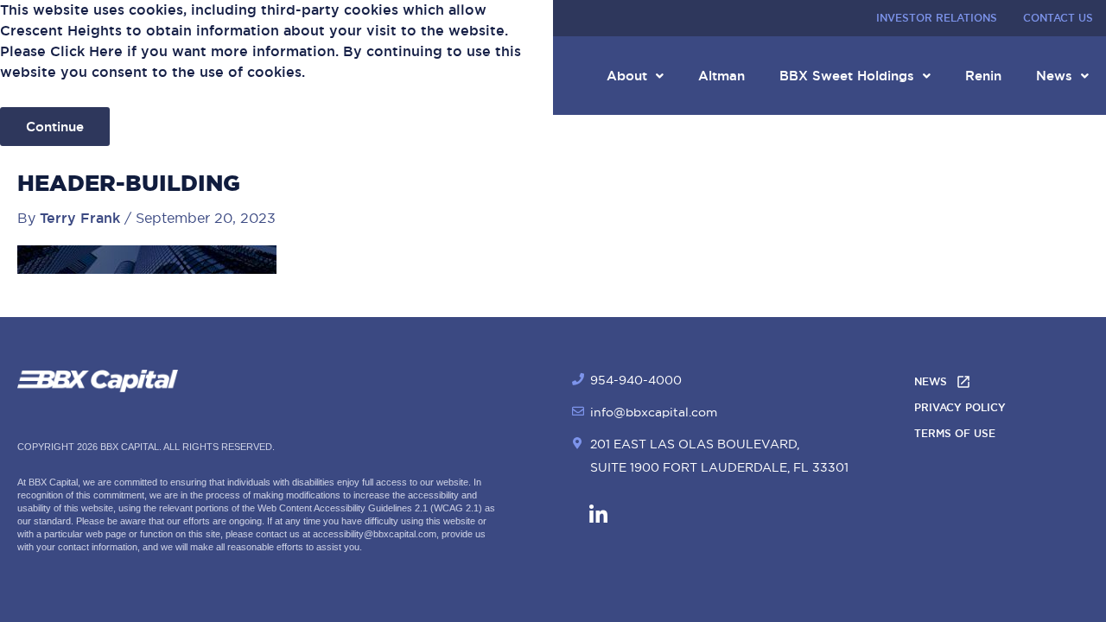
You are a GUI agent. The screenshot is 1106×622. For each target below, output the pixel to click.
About (627, 75)
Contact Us (1058, 18)
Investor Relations (936, 18)
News (1054, 75)
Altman (721, 75)
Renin (983, 75)
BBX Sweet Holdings (846, 75)
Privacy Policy (960, 408)
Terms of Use (954, 434)
